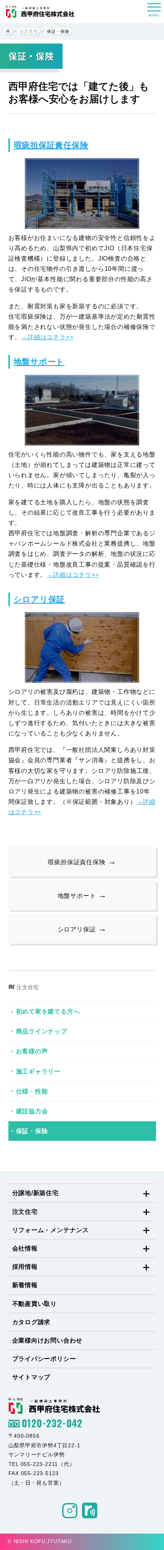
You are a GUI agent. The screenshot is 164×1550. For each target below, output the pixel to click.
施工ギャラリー (38, 1071)
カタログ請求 (31, 1322)
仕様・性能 (32, 1091)
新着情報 (25, 1285)
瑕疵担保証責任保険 (51, 145)
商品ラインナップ (41, 1031)
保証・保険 (32, 1131)
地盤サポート (39, 361)
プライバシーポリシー (44, 1359)
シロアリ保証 (39, 599)
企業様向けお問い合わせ (47, 1340)
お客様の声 (32, 1051)
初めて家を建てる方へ (48, 1011)
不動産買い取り (34, 1304)
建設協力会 (32, 1111)
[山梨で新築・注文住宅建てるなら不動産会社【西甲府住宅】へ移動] (8, 31)
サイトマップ (31, 1377)
